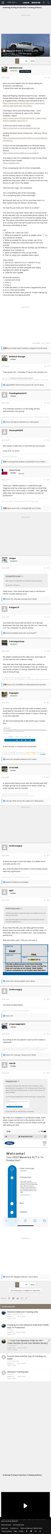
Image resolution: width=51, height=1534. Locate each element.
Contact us (14, 1528)
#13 (48, 999)
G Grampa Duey (16, 641)
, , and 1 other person (22, 422)
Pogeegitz (14, 693)
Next (32, 61)
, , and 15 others (24, 385)
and (16, 882)
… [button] (21, 61)
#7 (48, 617)
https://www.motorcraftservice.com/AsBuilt (21, 153)
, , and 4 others (26, 462)
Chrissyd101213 (16, 430)
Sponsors (4, 1528)
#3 (48, 403)
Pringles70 (14, 607)
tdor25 (12, 1063)
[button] (2, 2)
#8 (48, 651)
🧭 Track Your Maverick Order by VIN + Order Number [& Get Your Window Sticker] (27, 1342)
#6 (48, 568)
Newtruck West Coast (15, 1314)
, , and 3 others (21, 1277)
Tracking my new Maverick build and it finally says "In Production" (28, 1326)
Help (15, 1531)
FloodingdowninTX (18, 393)
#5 (48, 480)
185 (30, 54)
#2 (48, 366)
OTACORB (13, 767)
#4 (48, 440)
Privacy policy (7, 1531)
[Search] (48, 3)
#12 (48, 900)
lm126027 (10, 1330)
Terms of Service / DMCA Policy (31, 1528)
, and (21, 633)
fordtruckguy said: (13, 908)
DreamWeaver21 (13, 1361)
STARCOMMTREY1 (17, 1024)
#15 (48, 1073)
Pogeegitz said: (11, 1081)
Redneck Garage (17, 356)
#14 (48, 1034)
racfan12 (10, 1374)
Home (21, 1531)
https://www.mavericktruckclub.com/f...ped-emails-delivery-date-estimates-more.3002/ (24, 104)
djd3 (11, 890)
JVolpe (12, 558)
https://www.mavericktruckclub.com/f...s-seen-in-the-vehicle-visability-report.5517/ (24, 119)
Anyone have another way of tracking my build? (26, 1357)
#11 (48, 856)
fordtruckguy (15, 846)
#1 (48, 77)
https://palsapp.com (11, 163)
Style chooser (6, 1525)
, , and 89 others (27, 348)
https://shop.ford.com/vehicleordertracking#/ (21, 128)
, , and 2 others (24, 508)
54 (26, 61)
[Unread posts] (44, 3)
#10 (48, 777)
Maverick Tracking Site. (18, 1372)
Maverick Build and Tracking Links (22, 1312)
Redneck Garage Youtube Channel (21, 378)
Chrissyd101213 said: (13, 576)
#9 (48, 703)
